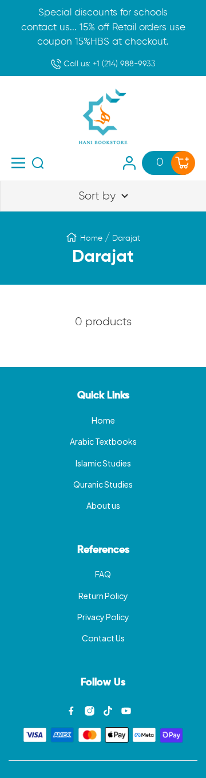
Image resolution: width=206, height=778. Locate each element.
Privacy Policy (103, 617)
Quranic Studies (103, 484)
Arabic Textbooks (103, 441)
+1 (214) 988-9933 (108, 64)
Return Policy (103, 596)
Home (91, 238)
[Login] (129, 163)
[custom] (71, 710)
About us (103, 505)
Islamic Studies (103, 463)
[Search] (38, 163)
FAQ (103, 574)
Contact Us (103, 638)
